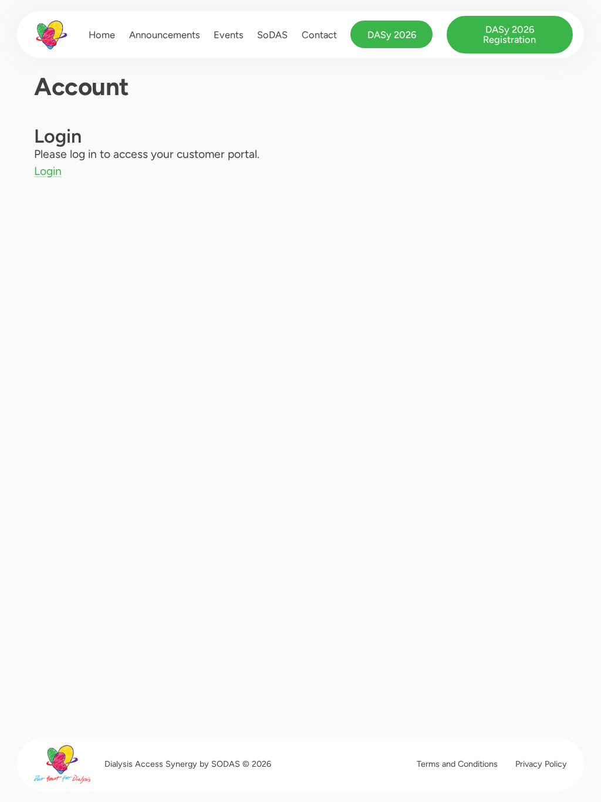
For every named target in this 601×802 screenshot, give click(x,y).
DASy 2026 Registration (509, 34)
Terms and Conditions (457, 764)
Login (48, 171)
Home (102, 35)
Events (229, 35)
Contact (319, 35)
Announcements (164, 35)
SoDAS (272, 35)
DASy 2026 (391, 35)
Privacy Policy (541, 764)
